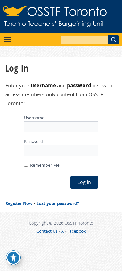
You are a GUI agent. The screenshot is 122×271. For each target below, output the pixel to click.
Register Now (19, 203)
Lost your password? (57, 203)
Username (34, 118)
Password (33, 141)
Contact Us (47, 231)
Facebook (76, 231)
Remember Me (44, 165)
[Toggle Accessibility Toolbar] (13, 258)
